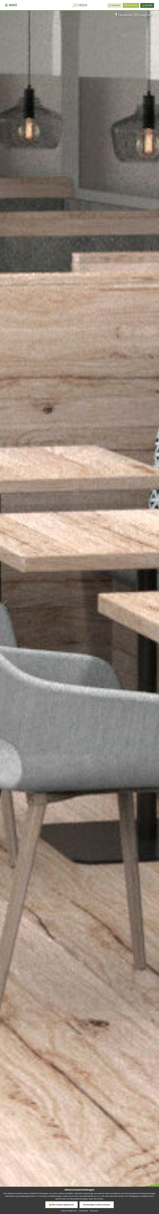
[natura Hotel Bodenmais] (79, 5)
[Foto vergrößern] (79, 604)
